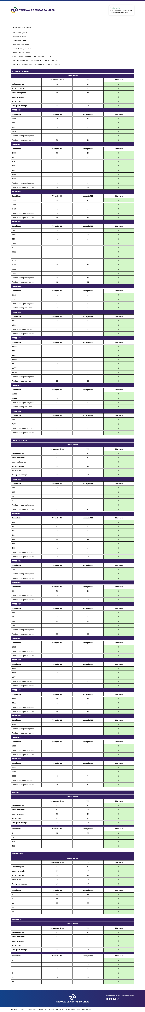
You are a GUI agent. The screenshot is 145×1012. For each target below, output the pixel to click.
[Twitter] (114, 999)
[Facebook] (107, 999)
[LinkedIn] (110, 999)
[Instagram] (118, 999)
